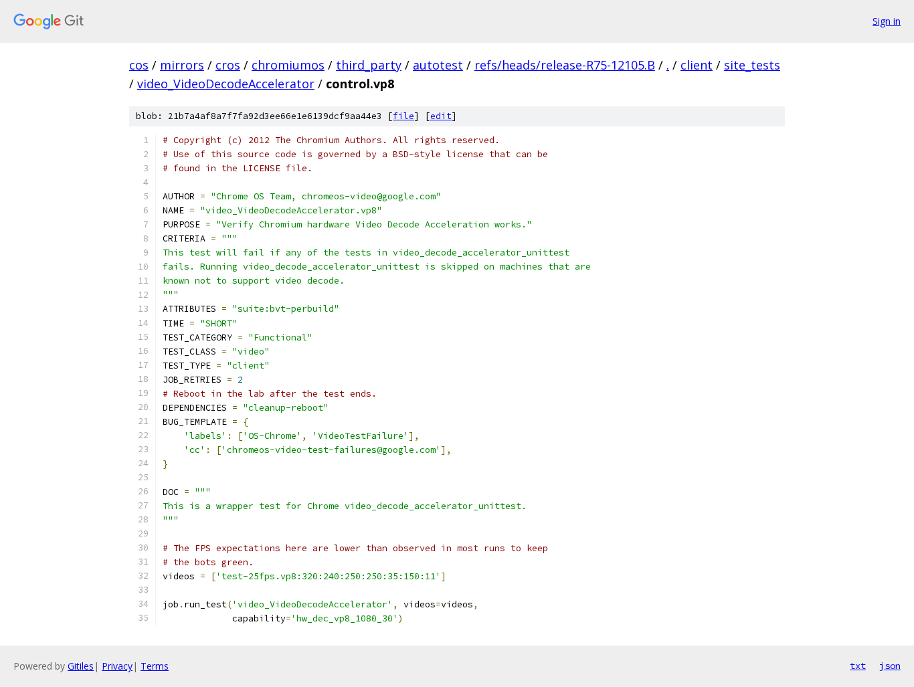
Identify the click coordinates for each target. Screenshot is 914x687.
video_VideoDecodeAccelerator (225, 84)
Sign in (887, 21)
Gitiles (81, 666)
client (696, 65)
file (403, 116)
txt (858, 666)
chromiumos (288, 65)
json (890, 666)
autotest (438, 65)
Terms (155, 666)
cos (139, 65)
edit (441, 116)
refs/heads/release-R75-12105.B (564, 65)
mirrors (182, 65)
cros (227, 65)
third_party (368, 65)
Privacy (117, 666)
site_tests (752, 65)
